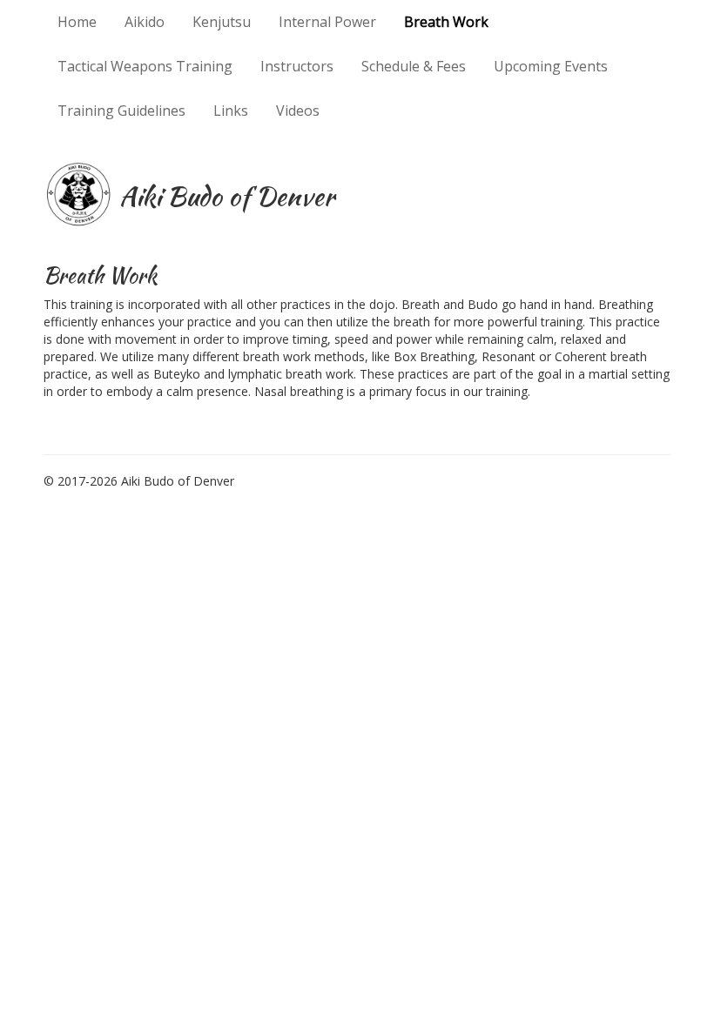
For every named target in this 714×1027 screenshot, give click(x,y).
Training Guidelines (121, 110)
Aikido (145, 21)
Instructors (296, 66)
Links (230, 110)
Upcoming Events (551, 66)
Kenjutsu (221, 21)
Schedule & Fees (413, 66)
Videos (298, 110)
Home (77, 21)
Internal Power (327, 21)
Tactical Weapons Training (144, 66)
